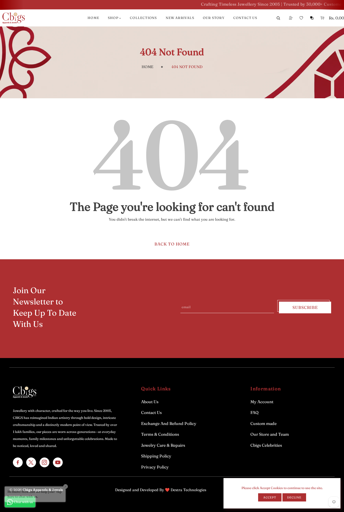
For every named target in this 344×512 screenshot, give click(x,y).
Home (147, 66)
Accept (269, 497)
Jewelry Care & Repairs (163, 445)
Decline (294, 497)
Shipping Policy (156, 455)
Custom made (263, 423)
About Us (149, 401)
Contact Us (151, 412)
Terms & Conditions (160, 434)
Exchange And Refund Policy (168, 423)
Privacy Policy (155, 466)
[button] (322, 18)
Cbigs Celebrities (266, 445)
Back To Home (172, 243)
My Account (261, 401)
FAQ (254, 412)
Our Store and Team (269, 434)
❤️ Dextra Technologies (185, 489)
